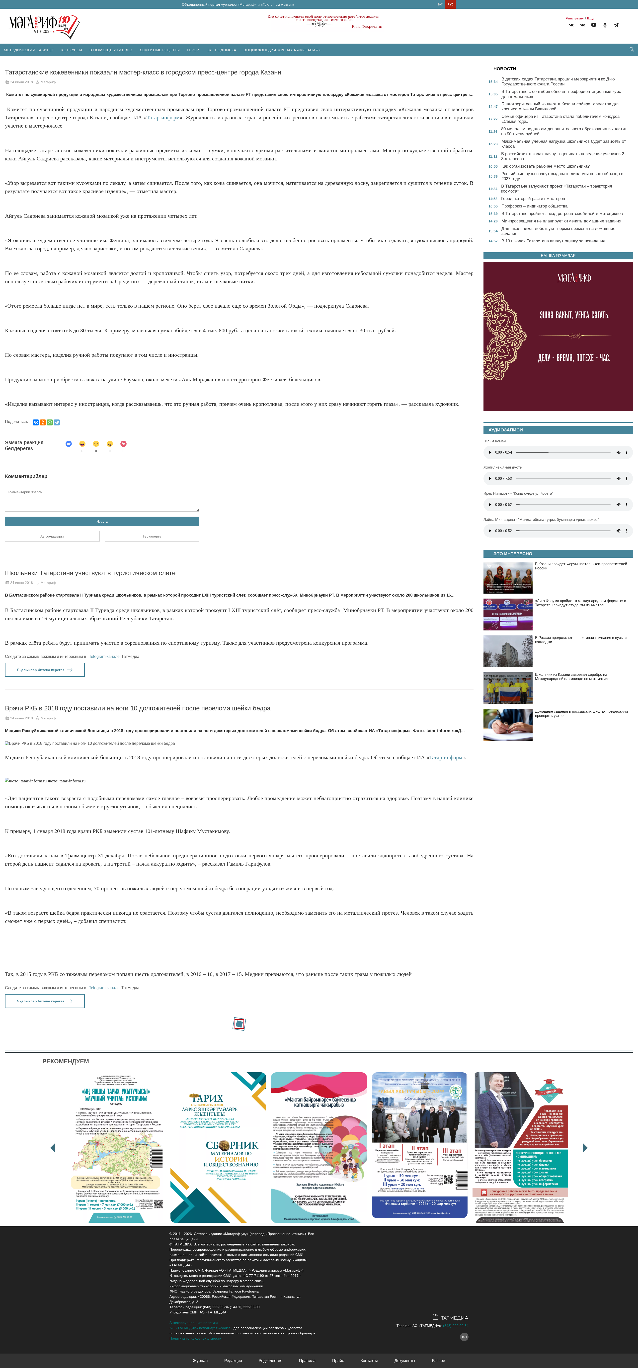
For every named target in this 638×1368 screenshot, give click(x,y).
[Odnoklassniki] (605, 26)
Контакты (369, 1361)
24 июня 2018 (21, 82)
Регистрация (575, 18)
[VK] (571, 26)
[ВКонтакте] (36, 422)
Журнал (200, 1361)
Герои (193, 49)
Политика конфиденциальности (195, 1338)
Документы (405, 1361)
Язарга (102, 521)
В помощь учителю (110, 49)
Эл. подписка (222, 49)
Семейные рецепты (160, 49)
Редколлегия (270, 1361)
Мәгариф (48, 82)
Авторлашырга (52, 536)
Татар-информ (163, 117)
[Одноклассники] (43, 422)
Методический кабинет (29, 49)
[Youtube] (593, 26)
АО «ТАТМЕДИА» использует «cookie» (201, 1328)
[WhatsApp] (50, 422)
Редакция (233, 1361)
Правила (307, 1361)
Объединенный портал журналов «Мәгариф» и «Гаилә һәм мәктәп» (238, 4)
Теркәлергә (152, 536)
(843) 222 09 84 (456, 1326)
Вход (590, 18)
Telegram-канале (104, 656)
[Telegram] (616, 26)
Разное (438, 1361)
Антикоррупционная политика (193, 1323)
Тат (440, 4)
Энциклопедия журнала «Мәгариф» (282, 49)
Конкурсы (71, 49)
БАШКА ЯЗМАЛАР (558, 256)
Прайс (338, 1361)
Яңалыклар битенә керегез (40, 670)
